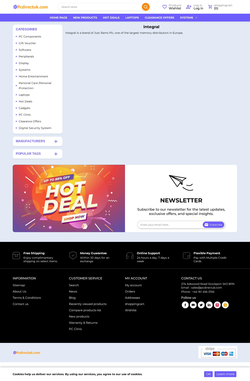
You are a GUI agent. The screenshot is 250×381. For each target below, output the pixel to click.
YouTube (193, 304)
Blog (72, 298)
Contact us (20, 304)
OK (208, 374)
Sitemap (19, 285)
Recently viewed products (87, 304)
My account (133, 285)
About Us (19, 291)
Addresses (132, 298)
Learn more (225, 374)
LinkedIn (209, 304)
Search (146, 7)
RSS (225, 304)
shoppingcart (134, 304)
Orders (130, 291)
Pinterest (217, 304)
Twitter (201, 304)
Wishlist (131, 310)
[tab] (37, 141)
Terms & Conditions (27, 298)
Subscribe (216, 224)
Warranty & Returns (83, 323)
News (73, 291)
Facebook (185, 304)
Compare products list (85, 310)
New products (79, 316)
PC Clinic (75, 329)
